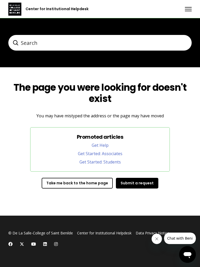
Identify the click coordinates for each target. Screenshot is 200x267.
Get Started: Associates (100, 153)
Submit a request (137, 183)
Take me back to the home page (77, 183)
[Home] (14, 9)
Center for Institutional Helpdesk (104, 232)
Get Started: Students (100, 162)
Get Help (100, 145)
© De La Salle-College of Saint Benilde (40, 232)
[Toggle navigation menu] (188, 9)
